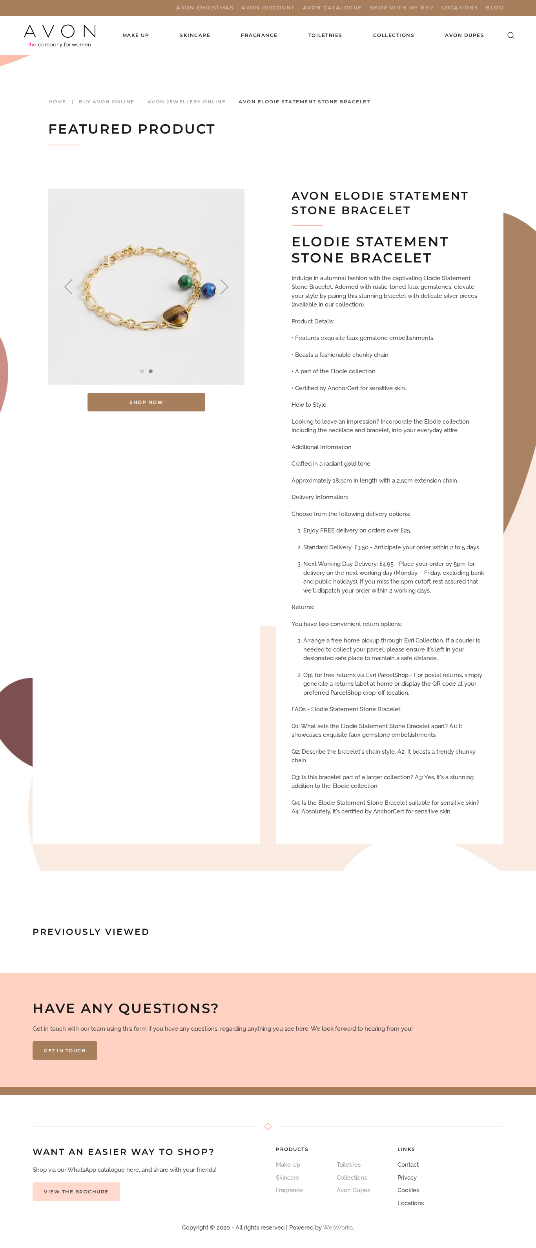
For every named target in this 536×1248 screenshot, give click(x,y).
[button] (510, 35)
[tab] (142, 371)
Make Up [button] (135, 35)
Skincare (287, 1177)
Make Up (288, 1164)
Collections (394, 35)
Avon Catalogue (332, 7)
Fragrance (289, 1190)
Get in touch (65, 1050)
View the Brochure (76, 1192)
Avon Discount (268, 7)
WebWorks (338, 1227)
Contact (408, 1164)
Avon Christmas (204, 7)
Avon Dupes (464, 35)
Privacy (407, 1177)
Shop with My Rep (402, 7)
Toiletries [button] (325, 35)
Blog (494, 7)
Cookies (408, 1190)
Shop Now (146, 402)
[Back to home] (60, 35)
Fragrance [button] (259, 35)
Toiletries (349, 1164)
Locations (459, 7)
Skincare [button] (195, 35)
